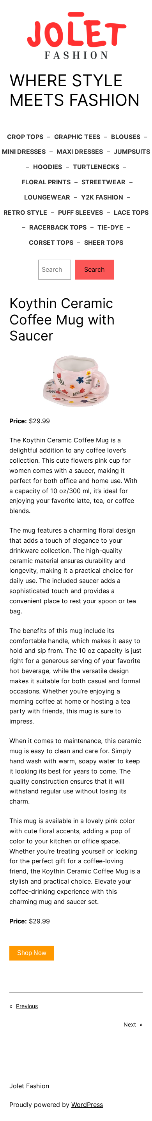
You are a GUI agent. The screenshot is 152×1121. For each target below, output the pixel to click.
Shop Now (31, 953)
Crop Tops (25, 137)
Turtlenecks (96, 167)
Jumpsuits (132, 151)
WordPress (87, 1105)
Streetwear (103, 182)
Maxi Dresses (80, 151)
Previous (27, 1006)
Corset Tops (51, 242)
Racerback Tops (58, 227)
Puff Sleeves (80, 212)
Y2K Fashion (102, 197)
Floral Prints (46, 182)
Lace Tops (131, 212)
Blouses (125, 137)
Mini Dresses (24, 151)
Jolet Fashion (29, 1086)
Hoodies (47, 167)
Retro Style (25, 212)
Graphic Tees (77, 137)
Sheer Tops (103, 242)
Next (130, 1024)
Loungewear (47, 197)
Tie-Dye (110, 227)
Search (94, 269)
